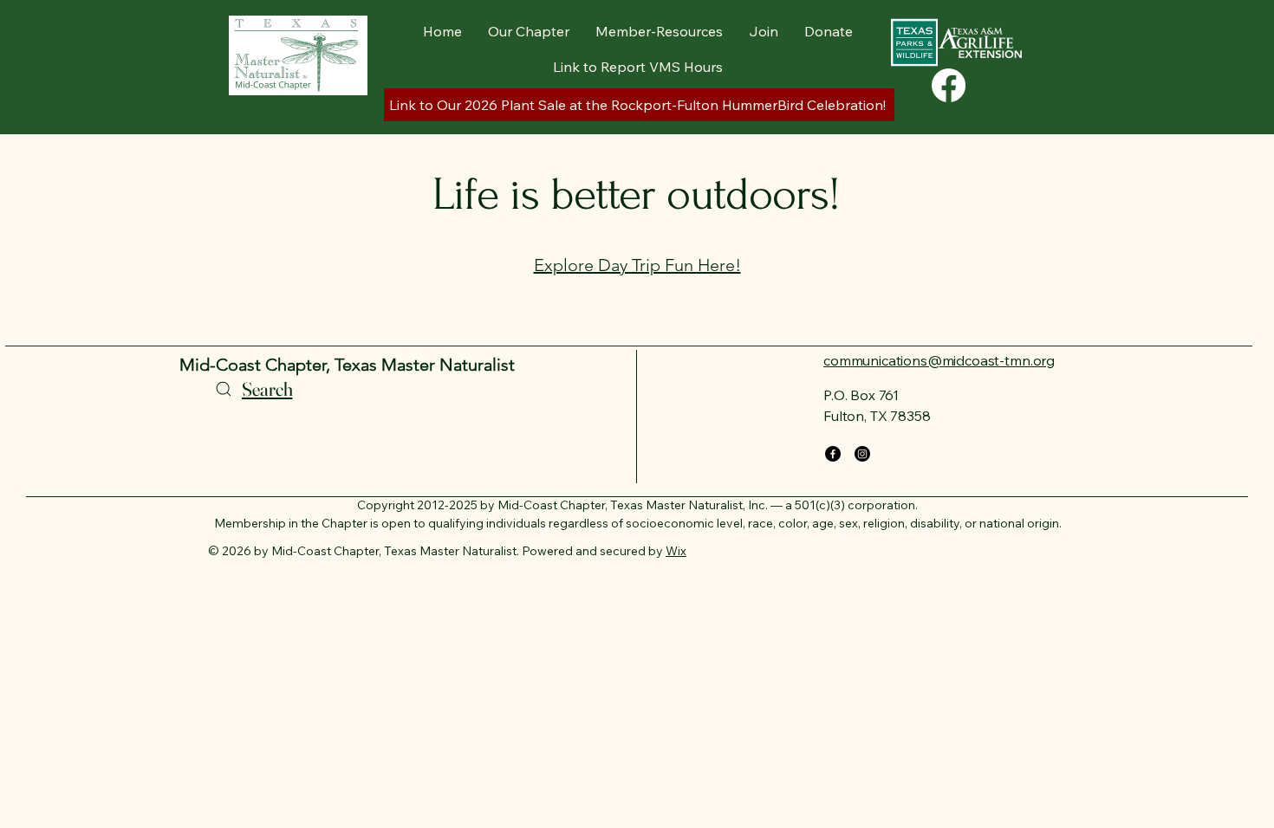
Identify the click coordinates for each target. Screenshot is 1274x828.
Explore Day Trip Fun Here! (637, 265)
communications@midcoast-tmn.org (939, 360)
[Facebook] (948, 85)
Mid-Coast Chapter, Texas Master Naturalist (347, 364)
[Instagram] (862, 453)
